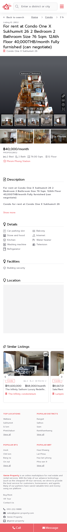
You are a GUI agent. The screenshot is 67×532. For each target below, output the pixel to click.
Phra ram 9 (42, 461)
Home (34, 17)
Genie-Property (14, 517)
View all (7, 434)
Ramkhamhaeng (44, 430)
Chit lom (7, 454)
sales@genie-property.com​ (20, 513)
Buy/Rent (7, 495)
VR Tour (7, 499)
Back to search (15, 17)
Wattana (7, 419)
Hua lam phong (44, 458)
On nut (6, 461)
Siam (39, 426)
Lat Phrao (41, 454)
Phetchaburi (9, 430)
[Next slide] (62, 377)
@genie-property (15, 521)
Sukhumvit (8, 423)
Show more (9, 212)
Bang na (7, 458)
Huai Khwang (43, 450)
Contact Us (8, 502)
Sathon (40, 423)
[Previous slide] (5, 377)
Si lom (6, 426)
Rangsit (40, 419)
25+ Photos (59, 136)
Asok (5, 450)
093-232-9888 (14, 509)
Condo (49, 17)
